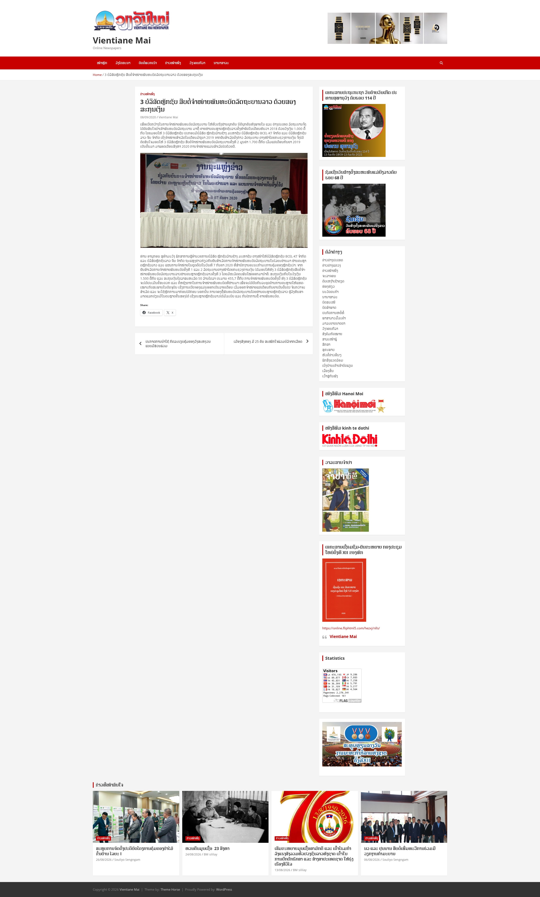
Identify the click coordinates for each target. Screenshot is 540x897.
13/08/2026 (282, 870)
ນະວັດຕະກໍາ (330, 292)
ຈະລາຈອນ (329, 276)
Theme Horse (170, 889)
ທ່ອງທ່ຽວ (328, 286)
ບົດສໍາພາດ (329, 307)
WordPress (224, 889)
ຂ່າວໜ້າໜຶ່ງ (173, 63)
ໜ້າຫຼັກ (102, 63)
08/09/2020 (148, 117)
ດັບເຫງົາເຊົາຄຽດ (333, 281)
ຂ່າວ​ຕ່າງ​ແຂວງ (331, 265)
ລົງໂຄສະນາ (123, 63)
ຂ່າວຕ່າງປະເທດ (332, 260)
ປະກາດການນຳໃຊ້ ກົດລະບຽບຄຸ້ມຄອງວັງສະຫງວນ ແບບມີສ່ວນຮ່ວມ (178, 343)
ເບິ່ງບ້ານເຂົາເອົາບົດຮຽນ (337, 365)
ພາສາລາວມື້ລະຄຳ (334, 318)
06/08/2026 (372, 860)
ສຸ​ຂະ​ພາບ (328, 350)
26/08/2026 (104, 860)
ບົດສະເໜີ (328, 302)
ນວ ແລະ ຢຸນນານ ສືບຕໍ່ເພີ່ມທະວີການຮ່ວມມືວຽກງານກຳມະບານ (400, 851)
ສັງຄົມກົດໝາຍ (332, 334)
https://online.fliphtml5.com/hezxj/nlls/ (351, 628)
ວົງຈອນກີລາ (197, 63)
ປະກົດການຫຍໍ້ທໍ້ (333, 313)
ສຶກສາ (326, 344)
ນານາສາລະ (221, 63)
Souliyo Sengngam (127, 860)
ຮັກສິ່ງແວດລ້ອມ (332, 360)
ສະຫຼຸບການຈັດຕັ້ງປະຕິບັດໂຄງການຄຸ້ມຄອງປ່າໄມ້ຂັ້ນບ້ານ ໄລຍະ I (134, 851)
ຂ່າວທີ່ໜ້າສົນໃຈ (109, 785)
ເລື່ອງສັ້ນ (328, 371)
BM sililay (210, 854)
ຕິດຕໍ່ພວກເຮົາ (148, 63)
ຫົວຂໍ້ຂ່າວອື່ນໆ (332, 355)
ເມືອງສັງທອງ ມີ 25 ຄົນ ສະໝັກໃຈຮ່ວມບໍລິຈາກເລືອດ (268, 341)
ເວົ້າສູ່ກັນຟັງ (330, 376)
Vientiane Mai (122, 40)
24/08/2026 (193, 854)
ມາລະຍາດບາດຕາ (333, 323)
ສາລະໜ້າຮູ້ (329, 339)
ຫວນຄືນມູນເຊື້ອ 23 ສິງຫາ (207, 848)
